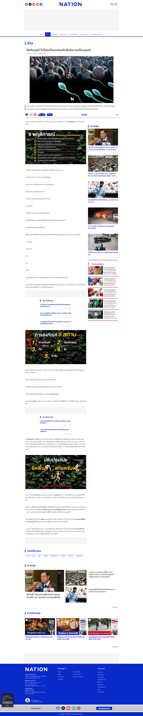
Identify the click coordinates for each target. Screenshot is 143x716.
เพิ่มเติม (4, 699)
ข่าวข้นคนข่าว (79, 555)
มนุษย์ (27, 555)
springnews (100, 684)
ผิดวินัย (63, 555)
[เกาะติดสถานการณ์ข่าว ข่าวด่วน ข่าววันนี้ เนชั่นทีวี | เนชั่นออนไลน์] (70, 4)
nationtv (99, 682)
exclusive (61, 677)
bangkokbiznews (101, 679)
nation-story (77, 674)
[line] (73, 709)
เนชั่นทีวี (66, 714)
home (59, 672)
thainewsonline (101, 687)
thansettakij (100, 692)
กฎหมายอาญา (54, 555)
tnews (99, 689)
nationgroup (100, 674)
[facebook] (58, 709)
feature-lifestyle (78, 677)
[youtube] (68, 709)
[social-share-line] (37, 4)
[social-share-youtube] (33, 4)
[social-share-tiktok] (30, 4)
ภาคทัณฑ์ (70, 555)
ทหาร (33, 555)
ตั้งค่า (7, 705)
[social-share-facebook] (26, 4)
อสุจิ (39, 555)
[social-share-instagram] (41, 4)
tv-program (76, 672)
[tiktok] (63, 709)
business (60, 679)
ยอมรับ (7, 702)
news (59, 674)
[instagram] (79, 709)
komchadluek (100, 677)
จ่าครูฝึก (45, 555)
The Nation (100, 672)
